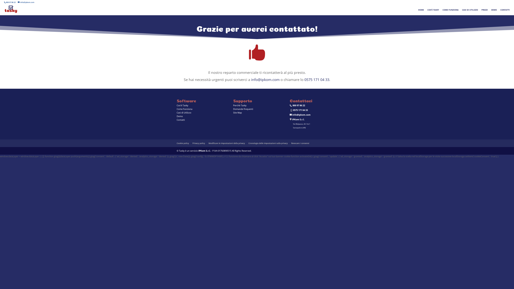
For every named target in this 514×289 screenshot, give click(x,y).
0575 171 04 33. (317, 79)
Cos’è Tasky (433, 10)
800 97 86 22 (11, 2)
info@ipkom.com (265, 79)
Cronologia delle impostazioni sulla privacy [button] (268, 143)
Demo (494, 10)
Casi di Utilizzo (184, 112)
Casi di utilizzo (470, 10)
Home (421, 10)
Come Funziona (184, 109)
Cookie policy (183, 143)
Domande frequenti (243, 109)
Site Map (237, 112)
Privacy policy (198, 143)
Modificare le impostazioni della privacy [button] (227, 143)
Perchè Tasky (239, 105)
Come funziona (451, 10)
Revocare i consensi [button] (300, 143)
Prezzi (484, 10)
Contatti (505, 10)
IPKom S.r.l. (204, 150)
